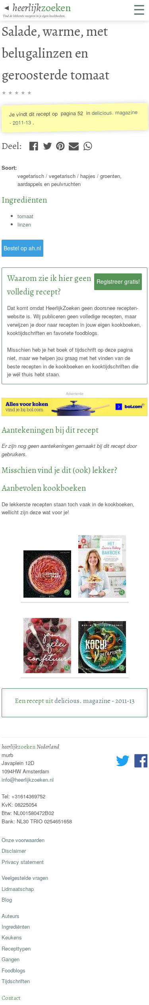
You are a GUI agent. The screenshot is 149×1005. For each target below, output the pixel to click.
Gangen (10, 959)
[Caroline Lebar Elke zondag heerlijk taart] (48, 598)
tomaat (25, 216)
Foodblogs (13, 970)
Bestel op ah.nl (22, 248)
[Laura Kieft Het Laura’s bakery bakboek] (102, 598)
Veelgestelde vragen (25, 877)
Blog (7, 899)
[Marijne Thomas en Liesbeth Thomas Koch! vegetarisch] (102, 674)
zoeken (41, 7)
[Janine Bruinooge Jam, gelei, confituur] (48, 674)
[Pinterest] (60, 144)
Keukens (12, 937)
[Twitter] (47, 144)
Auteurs (10, 916)
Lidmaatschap (18, 889)
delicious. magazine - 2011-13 (94, 700)
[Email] (74, 144)
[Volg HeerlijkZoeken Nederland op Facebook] (140, 762)
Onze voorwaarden (23, 840)
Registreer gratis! (118, 281)
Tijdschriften (16, 981)
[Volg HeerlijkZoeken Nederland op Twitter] (123, 762)
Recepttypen (16, 948)
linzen (24, 224)
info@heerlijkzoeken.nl (28, 779)
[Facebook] (34, 144)
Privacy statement (23, 862)
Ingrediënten (16, 926)
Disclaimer (14, 850)
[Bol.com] (75, 414)
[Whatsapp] (88, 144)
